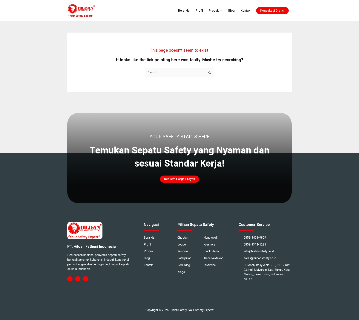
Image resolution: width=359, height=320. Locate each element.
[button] (272, 10)
